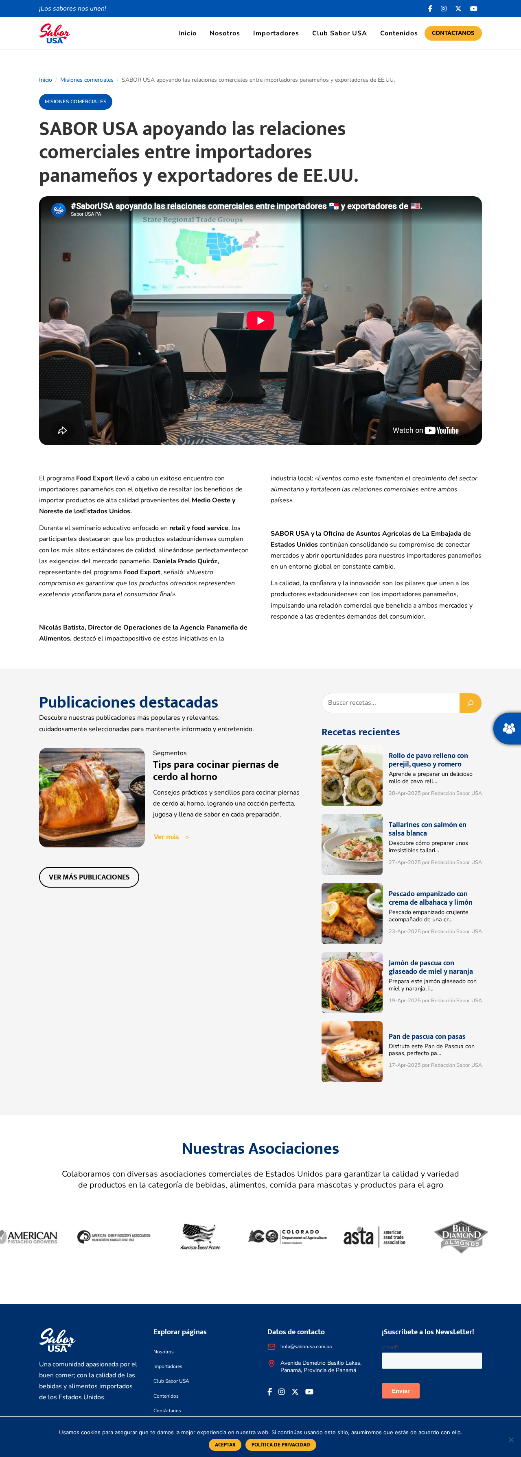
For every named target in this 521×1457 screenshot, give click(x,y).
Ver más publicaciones (89, 877)
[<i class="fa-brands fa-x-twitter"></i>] (458, 8)
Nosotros (225, 33)
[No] (511, 1439)
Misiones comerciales (87, 80)
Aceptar (225, 1444)
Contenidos (399, 33)
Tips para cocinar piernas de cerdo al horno (216, 770)
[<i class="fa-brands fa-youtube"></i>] (474, 8)
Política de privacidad (281, 1444)
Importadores (276, 33)
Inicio (187, 33)
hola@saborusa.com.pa (306, 1346)
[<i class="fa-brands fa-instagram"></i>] (444, 8)
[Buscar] (471, 702)
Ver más (166, 837)
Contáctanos (453, 33)
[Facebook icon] (430, 8)
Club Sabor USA (339, 33)
